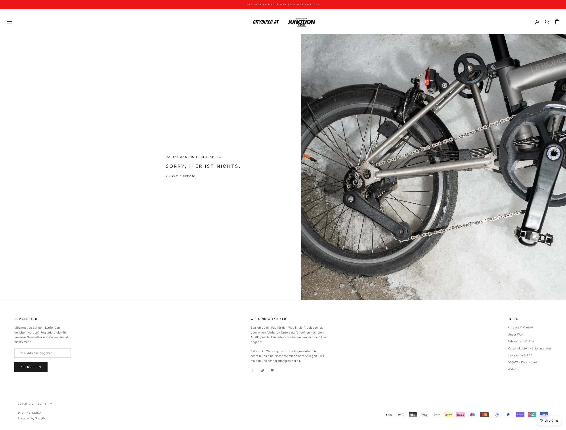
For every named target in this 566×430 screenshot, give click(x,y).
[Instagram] (262, 370)
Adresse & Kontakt (520, 327)
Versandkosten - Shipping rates (530, 348)
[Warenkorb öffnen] (557, 21)
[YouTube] (272, 370)
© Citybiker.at (30, 412)
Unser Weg (515, 334)
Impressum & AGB (520, 355)
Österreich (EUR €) (33, 403)
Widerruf (514, 369)
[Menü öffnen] (9, 21)
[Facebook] (252, 370)
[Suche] (547, 21)
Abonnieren (31, 366)
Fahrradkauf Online (521, 341)
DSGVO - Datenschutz (523, 362)
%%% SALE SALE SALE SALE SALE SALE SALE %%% (283, 4)
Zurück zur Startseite (180, 176)
